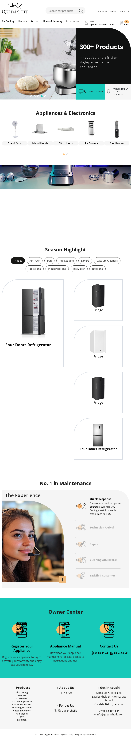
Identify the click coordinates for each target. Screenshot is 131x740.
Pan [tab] (49, 260)
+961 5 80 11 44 (109, 710)
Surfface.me (90, 734)
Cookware (21, 698)
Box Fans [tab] (97, 269)
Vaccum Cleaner (22, 710)
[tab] (98, 506)
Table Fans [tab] (34, 269)
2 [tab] (35, 96)
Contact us (124, 11)
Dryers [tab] (85, 260)
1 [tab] (31, 96)
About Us (66, 687)
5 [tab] (45, 96)
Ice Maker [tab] (79, 269)
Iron (22, 716)
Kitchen (35, 21)
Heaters (22, 21)
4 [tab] (42, 96)
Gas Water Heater (21, 704)
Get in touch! (109, 687)
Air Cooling (8, 21)
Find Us (66, 693)
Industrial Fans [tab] (57, 269)
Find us (112, 11)
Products (22, 687)
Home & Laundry (52, 21)
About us (102, 11)
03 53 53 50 (120, 653)
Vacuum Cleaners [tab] (107, 260)
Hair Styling (21, 713)
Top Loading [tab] (66, 260)
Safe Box (22, 719)
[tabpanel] (38, 64)
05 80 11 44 (101, 653)
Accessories (72, 21)
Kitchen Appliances (22, 701)
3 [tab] (38, 96)
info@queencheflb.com (110, 714)
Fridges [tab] (17, 260)
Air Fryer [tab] (35, 260)
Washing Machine (21, 707)
